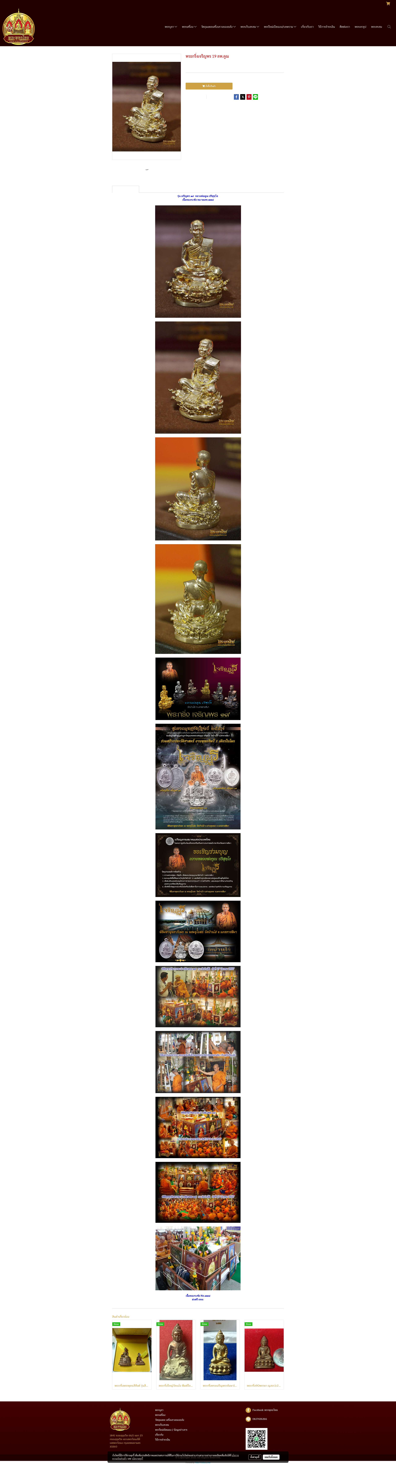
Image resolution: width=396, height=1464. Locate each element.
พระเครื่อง (188, 26)
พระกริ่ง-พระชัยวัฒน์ (206, 106)
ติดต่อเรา (345, 26)
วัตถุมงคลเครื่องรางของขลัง (217, 26)
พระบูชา (170, 26)
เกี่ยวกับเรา (307, 26)
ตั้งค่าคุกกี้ (254, 1457)
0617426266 (259, 1419)
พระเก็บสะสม (249, 26)
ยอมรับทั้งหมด (271, 1457)
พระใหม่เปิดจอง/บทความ (279, 26)
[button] (389, 27)
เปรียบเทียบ (216, 97)
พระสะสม (376, 26)
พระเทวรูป (360, 26)
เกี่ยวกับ (159, 1435)
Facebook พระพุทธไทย (265, 1410)
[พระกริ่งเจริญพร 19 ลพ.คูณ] (146, 107)
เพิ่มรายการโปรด (195, 97)
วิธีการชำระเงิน (326, 26)
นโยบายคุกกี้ (137, 1458)
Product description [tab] (125, 189)
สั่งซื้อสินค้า (210, 86)
